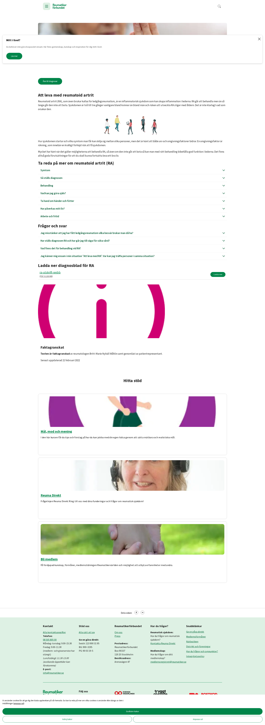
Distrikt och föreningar (198, 646)
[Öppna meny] (46, 6)
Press (117, 636)
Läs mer (14, 56)
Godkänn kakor (132, 711)
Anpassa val (198, 719)
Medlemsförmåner (196, 636)
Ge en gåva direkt (195, 631)
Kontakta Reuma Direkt (162, 643)
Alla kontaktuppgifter (54, 632)
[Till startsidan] (60, 6)
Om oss (118, 632)
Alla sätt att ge (87, 632)
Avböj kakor (67, 719)
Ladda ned (218, 274)
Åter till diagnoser (50, 81)
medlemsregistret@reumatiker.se (168, 661)
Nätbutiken (192, 641)
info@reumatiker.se (53, 672)
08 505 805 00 (50, 639)
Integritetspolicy (195, 656)
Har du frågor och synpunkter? (202, 651)
